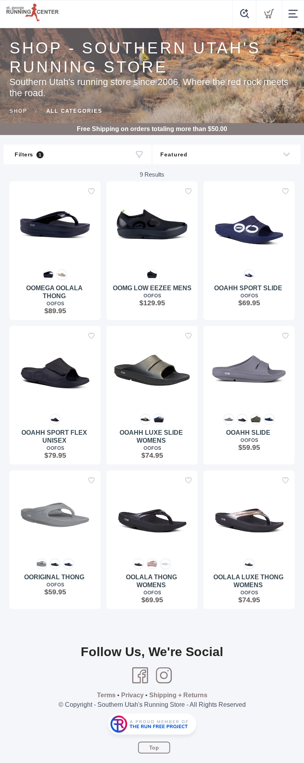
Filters (28, 154)
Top (154, 748)
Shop (18, 111)
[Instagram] (164, 675)
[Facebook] (140, 675)
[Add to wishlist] (91, 191)
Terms (106, 695)
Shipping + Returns (178, 695)
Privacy (132, 695)
